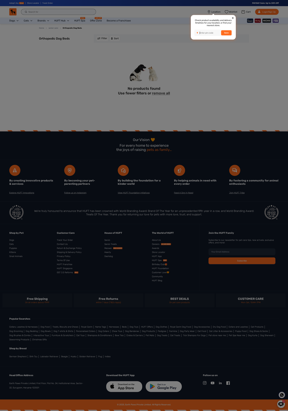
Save (226, 33)
